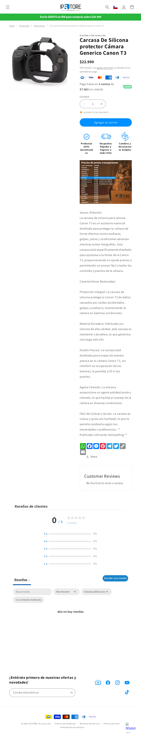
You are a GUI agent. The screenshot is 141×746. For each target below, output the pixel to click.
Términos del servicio (89, 723)
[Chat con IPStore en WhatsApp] (130, 727)
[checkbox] (28, 600)
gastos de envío (105, 67)
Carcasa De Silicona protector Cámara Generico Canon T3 (77, 25)
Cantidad (84, 96)
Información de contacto (72, 727)
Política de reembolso (65, 723)
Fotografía (24, 25)
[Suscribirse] (71, 692)
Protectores (39, 25)
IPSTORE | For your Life (40, 723)
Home (12, 25)
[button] (8, 7)
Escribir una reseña (115, 578)
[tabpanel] (70, 620)
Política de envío (112, 723)
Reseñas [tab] (22, 579)
